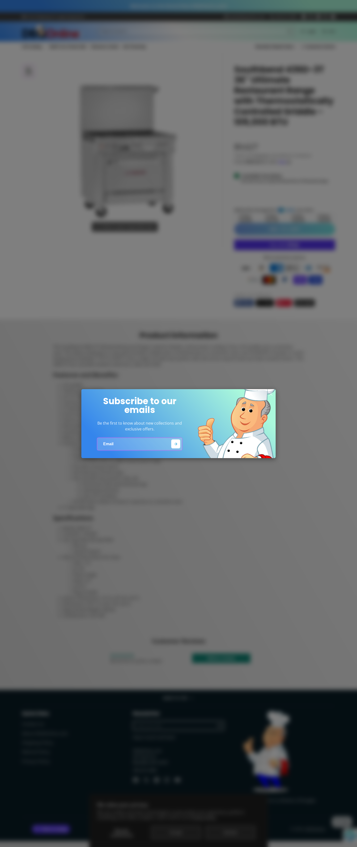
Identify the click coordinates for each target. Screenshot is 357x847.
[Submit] (175, 443)
